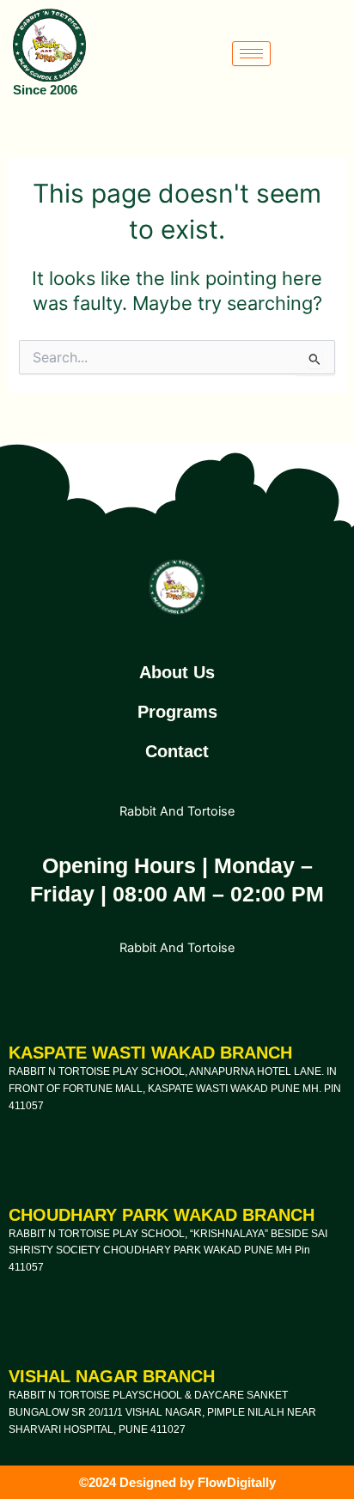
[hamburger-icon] (251, 53)
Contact (177, 751)
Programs (177, 711)
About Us (177, 672)
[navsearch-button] (331, 53)
